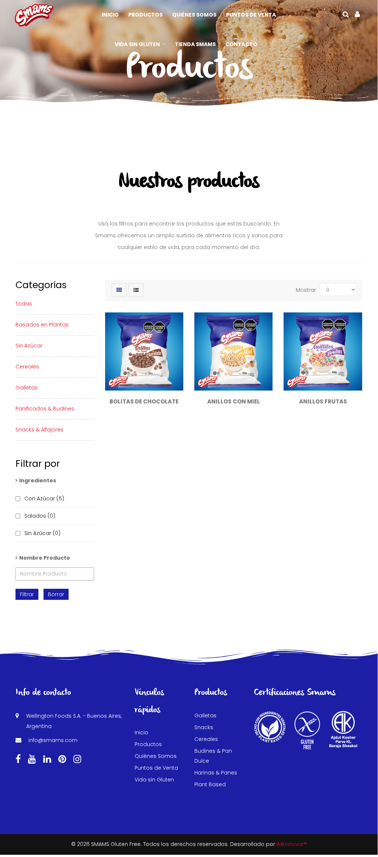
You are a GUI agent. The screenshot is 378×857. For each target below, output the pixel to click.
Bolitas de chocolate (144, 401)
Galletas (26, 387)
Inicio (141, 732)
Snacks (203, 727)
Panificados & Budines (44, 408)
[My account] (357, 14)
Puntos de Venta (156, 768)
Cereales (27, 366)
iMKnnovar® (292, 844)
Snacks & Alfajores (39, 429)
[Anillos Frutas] (323, 351)
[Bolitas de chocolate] (144, 351)
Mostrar (306, 290)
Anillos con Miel (233, 401)
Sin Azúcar (28, 345)
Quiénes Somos (156, 756)
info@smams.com (52, 740)
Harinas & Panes (215, 772)
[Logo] (34, 14)
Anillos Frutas (323, 401)
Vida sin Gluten (154, 779)
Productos (148, 744)
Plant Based (210, 784)
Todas (23, 303)
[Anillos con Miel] (233, 351)
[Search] (346, 14)
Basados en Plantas (42, 324)
